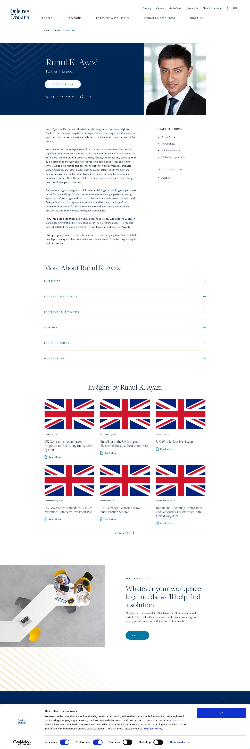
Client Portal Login (212, 8)
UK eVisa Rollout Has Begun (174, 441)
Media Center (175, 8)
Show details (177, 742)
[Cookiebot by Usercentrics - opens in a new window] (22, 742)
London (68, 71)
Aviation (165, 178)
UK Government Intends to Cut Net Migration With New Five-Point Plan (69, 510)
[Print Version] (81, 96)
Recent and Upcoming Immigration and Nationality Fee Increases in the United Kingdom (179, 512)
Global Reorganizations (174, 157)
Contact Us (192, 8)
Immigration (168, 144)
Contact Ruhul (63, 84)
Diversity (147, 8)
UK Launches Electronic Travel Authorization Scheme (120, 510)
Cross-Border (169, 137)
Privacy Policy (153, 728)
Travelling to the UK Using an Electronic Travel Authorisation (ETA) (124, 443)
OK (221, 712)
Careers (160, 8)
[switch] (98, 742)
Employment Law (170, 150)
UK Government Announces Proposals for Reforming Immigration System (69, 445)
